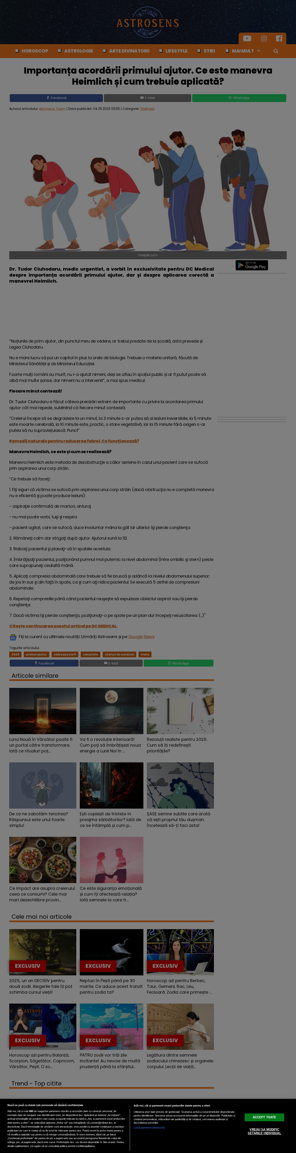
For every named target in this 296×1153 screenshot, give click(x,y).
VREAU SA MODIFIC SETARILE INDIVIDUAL (264, 1131)
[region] (148, 1126)
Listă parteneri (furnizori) (149, 1127)
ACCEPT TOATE (264, 1117)
